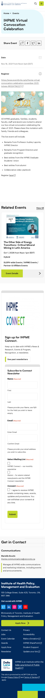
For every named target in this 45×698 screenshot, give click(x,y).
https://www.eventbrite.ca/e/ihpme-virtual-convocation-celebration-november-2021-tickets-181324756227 (20, 83)
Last (9, 402)
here (11, 175)
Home (6, 13)
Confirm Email (13, 444)
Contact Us (6, 630)
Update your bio (30, 651)
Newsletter (6, 651)
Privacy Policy (13, 677)
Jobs (3, 634)
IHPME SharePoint (31, 643)
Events (16, 13)
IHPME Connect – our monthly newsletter (20, 467)
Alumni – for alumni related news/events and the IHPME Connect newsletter (19, 478)
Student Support (31, 647)
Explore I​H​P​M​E (41, 3)
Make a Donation (30, 639)
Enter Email (12, 432)
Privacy (26, 630)
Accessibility (29, 634)
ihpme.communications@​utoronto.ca (18, 559)
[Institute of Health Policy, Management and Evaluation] (14, 3)
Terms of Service (31, 677)
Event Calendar (8, 639)
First (9, 390)
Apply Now (6, 647)
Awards (4, 643)
